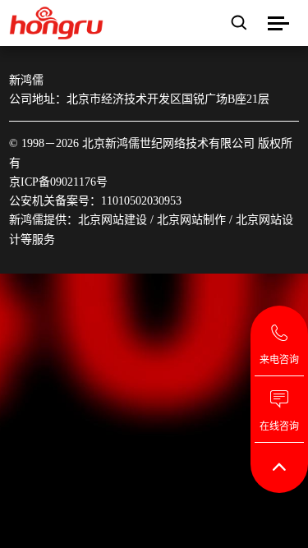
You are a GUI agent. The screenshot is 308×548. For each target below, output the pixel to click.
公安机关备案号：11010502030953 (95, 201)
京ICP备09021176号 (58, 182)
